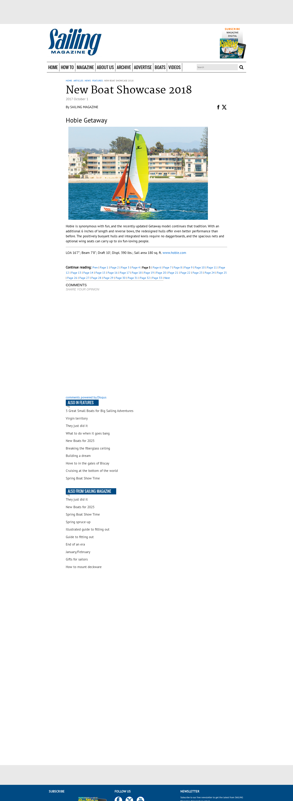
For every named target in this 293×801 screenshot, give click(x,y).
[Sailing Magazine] (74, 42)
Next (167, 278)
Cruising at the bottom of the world (92, 470)
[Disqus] (114, 344)
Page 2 (114, 267)
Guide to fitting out (80, 537)
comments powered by (86, 397)
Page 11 (212, 267)
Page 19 (149, 272)
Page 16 (113, 272)
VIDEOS (174, 67)
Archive (124, 67)
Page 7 (167, 267)
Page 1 (104, 267)
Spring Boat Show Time (83, 478)
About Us (105, 67)
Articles (78, 80)
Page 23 (198, 272)
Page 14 (88, 272)
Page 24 (210, 272)
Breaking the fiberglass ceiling (88, 448)
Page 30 (121, 278)
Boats (160, 67)
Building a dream (78, 455)
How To (67, 67)
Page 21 (173, 272)
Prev (95, 267)
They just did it (77, 426)
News (88, 80)
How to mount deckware (84, 567)
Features (97, 80)
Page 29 (108, 278)
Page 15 (100, 272)
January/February (78, 552)
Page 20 (161, 272)
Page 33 (157, 278)
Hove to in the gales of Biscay (87, 463)
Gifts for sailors (77, 559)
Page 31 (133, 278)
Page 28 (96, 278)
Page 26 (72, 278)
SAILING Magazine (84, 107)
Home (53, 67)
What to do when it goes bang (88, 433)
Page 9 (188, 267)
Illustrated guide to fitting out (87, 529)
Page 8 (178, 267)
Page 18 (137, 272)
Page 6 (157, 267)
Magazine (85, 67)
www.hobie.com (174, 252)
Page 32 (145, 278)
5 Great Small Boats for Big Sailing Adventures (99, 411)
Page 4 (136, 267)
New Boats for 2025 (80, 441)
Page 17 (125, 272)
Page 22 (185, 272)
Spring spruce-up (78, 522)
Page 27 (84, 278)
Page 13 (76, 272)
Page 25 (222, 272)
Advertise (143, 67)
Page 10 (200, 267)
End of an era (75, 544)
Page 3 (125, 267)
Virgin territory (77, 418)
